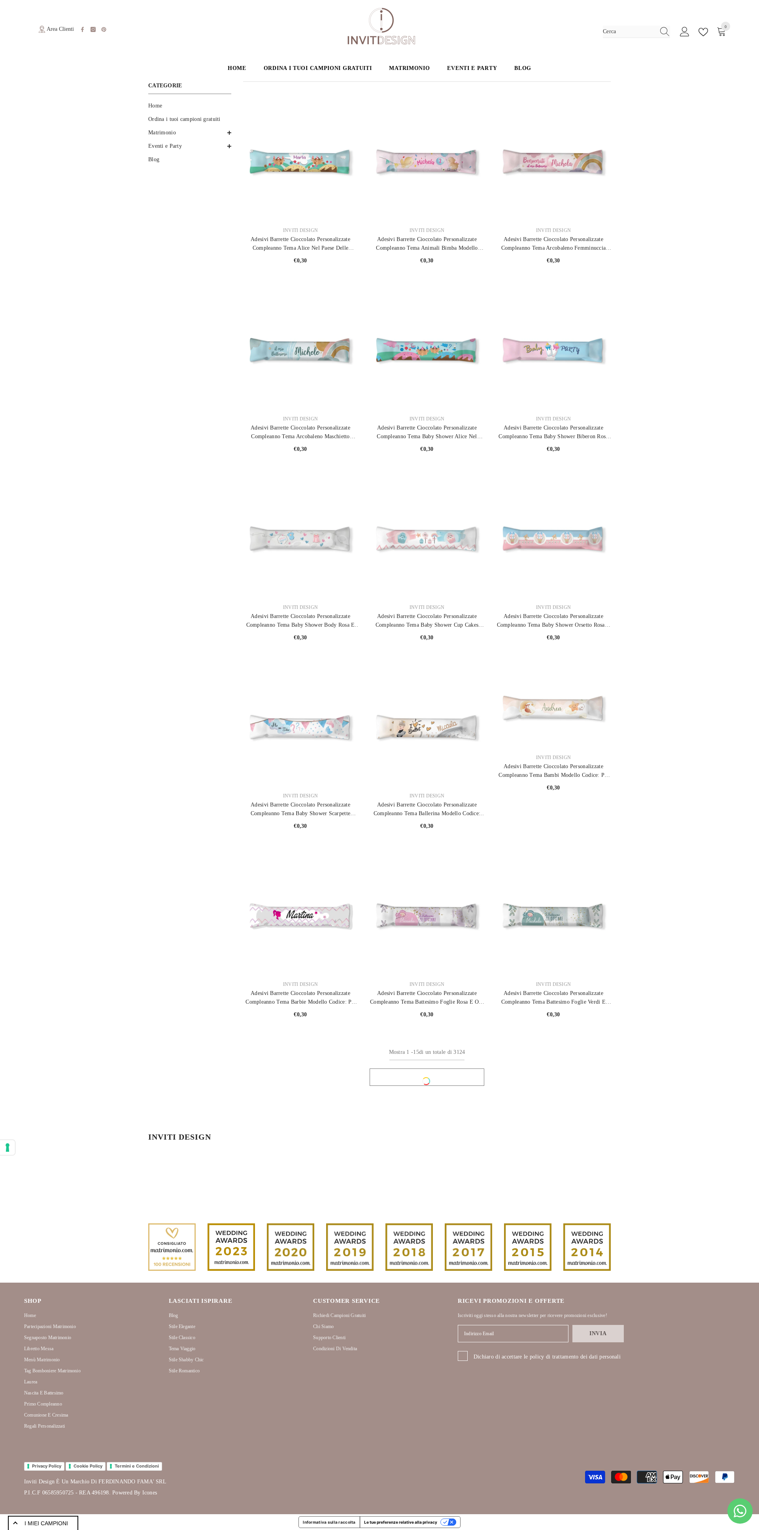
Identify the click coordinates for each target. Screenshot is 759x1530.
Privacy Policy (46, 1466)
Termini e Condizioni (137, 1466)
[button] (189, 132)
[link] (172, 1247)
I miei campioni (46, 1523)
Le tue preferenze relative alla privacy (400, 1522)
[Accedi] (684, 32)
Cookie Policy (88, 1466)
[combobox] (629, 32)
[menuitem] (189, 106)
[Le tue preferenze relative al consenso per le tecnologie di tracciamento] (7, 1147)
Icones (149, 1493)
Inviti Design (300, 230)
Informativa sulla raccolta (329, 1522)
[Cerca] (636, 32)
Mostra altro (427, 1077)
